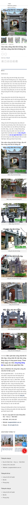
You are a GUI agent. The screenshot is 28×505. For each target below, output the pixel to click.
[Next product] (2, 54)
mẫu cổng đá (22, 133)
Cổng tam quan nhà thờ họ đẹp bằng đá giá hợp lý (7, 450)
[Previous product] (5, 54)
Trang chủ (4, 44)
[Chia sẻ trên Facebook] (5, 61)
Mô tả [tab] (2, 70)
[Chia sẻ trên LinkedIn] (16, 61)
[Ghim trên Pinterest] (14, 61)
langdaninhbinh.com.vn (14, 422)
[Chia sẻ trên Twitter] (8, 61)
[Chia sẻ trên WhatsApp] (2, 61)
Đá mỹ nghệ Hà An (13, 425)
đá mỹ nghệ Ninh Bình (16, 135)
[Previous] (3, 22)
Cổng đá (11, 44)
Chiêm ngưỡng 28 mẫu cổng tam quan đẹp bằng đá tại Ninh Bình (21, 450)
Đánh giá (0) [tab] (4, 73)
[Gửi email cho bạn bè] (11, 61)
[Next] (24, 22)
